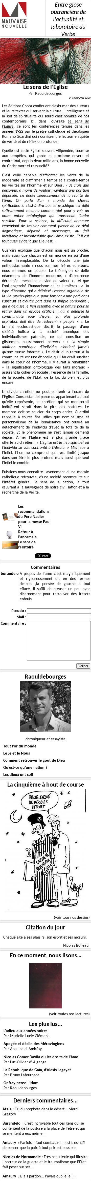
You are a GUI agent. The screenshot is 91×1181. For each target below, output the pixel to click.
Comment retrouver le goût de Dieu (34, 761)
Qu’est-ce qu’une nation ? (25, 768)
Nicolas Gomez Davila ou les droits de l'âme (41, 1057)
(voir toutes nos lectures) (69, 1014)
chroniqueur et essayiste (45, 739)
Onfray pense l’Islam (21, 1083)
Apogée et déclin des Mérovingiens (34, 1044)
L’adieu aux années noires (25, 1031)
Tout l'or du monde (19, 746)
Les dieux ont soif (18, 775)
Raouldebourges (45, 677)
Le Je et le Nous (16, 753)
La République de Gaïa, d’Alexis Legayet (37, 1070)
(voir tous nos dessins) (72, 918)
